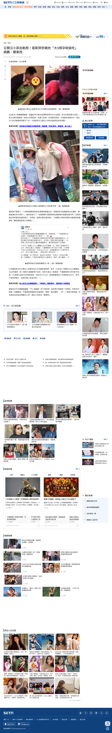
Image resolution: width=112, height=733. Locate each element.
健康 (71, 7)
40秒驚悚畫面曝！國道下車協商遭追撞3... (19, 362)
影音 (39, 7)
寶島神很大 (89, 2)
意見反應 (64, 719)
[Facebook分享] (5, 61)
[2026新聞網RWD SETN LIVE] (27, 2)
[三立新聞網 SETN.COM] (5, 7)
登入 (107, 2)
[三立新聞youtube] (80, 713)
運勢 (49, 475)
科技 (103, 7)
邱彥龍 (72, 475)
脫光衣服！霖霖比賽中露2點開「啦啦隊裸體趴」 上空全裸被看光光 (66, 653)
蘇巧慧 (89, 130)
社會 (58, 7)
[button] (101, 2)
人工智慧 (34, 475)
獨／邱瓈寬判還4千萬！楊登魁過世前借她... (58, 362)
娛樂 (62, 7)
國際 (76, 7)
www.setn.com (21, 728)
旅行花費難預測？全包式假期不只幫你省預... (20, 366)
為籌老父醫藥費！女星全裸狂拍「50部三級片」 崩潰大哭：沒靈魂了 (41, 653)
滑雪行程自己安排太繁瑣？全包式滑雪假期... (59, 366)
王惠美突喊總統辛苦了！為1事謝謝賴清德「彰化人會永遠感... (41, 421)
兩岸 (80, 7)
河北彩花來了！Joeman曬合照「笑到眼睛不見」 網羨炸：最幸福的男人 (16, 697)
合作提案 (55, 719)
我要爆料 (73, 719)
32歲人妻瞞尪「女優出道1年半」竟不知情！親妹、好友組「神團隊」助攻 (41, 675)
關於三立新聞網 (17, 719)
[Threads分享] (5, 70)
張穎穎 (25, 289)
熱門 (35, 7)
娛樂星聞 (58, 2)
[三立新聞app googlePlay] (24, 724)
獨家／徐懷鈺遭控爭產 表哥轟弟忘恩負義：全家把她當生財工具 (67, 697)
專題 (94, 7)
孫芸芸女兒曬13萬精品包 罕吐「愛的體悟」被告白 (15, 653)
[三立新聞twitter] (101, 713)
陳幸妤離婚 (28, 7)
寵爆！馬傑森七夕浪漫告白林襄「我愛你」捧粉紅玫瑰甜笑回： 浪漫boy (16, 675)
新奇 (99, 7)
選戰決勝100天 (18, 7)
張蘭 (31, 114)
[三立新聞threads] (106, 713)
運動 (85, 7)
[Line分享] (5, 66)
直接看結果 (89, 138)
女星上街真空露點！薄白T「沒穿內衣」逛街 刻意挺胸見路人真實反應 (66, 675)
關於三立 (6, 719)
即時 (9, 7)
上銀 (11, 475)
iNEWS (65, 2)
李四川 (89, 133)
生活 (67, 7)
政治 (53, 7)
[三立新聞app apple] (10, 724)
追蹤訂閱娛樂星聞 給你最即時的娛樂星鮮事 (59, 359)
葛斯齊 (22, 109)
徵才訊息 (82, 719)
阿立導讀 (80, 2)
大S (10, 114)
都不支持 (89, 135)
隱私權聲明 (29, 719)
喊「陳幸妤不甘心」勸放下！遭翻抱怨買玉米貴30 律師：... (94, 356)
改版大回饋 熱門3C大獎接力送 (16, 359)
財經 (90, 7)
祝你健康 (72, 2)
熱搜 (44, 7)
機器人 (22, 475)
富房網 (96, 2)
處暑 (61, 475)
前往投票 (101, 138)
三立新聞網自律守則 (42, 719)
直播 (49, 7)
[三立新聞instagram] (91, 713)
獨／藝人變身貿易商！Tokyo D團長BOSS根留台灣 (41, 697)
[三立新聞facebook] (85, 713)
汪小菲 (31, 109)
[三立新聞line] (96, 713)
